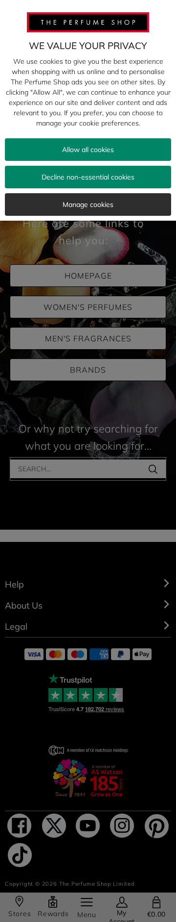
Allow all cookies (88, 149)
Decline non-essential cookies (88, 177)
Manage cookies (88, 204)
